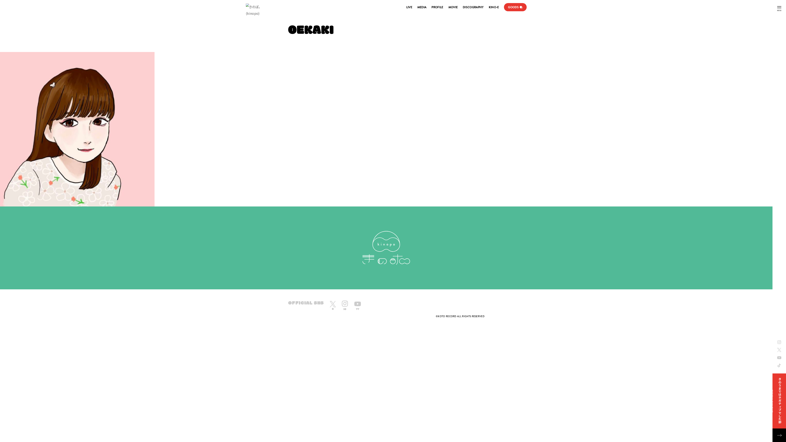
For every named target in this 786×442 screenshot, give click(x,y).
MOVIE (453, 7)
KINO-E (494, 7)
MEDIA (422, 7)
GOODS (513, 7)
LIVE (409, 7)
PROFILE (437, 7)
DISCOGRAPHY (473, 7)
